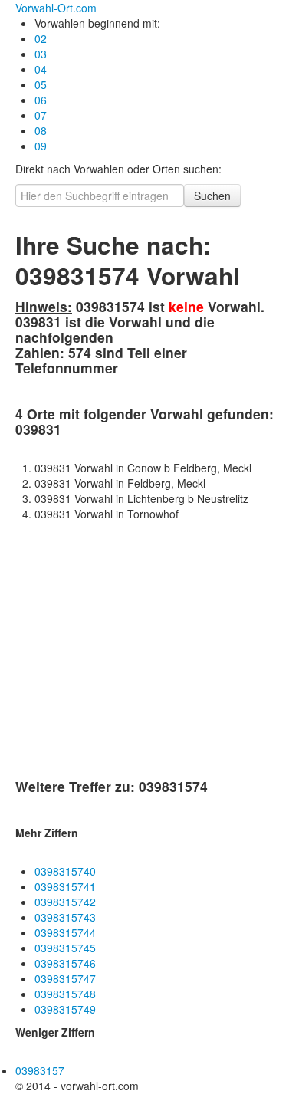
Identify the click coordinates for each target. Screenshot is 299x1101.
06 (40, 99)
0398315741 (65, 886)
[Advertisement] (130, 672)
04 (40, 69)
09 (40, 145)
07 (40, 115)
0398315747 (65, 978)
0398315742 (65, 901)
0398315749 (65, 1009)
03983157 (39, 1070)
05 (40, 84)
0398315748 (65, 993)
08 (40, 130)
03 (40, 53)
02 (40, 38)
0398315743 (65, 917)
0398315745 (65, 947)
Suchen (212, 195)
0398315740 (65, 871)
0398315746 (65, 963)
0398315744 (65, 932)
